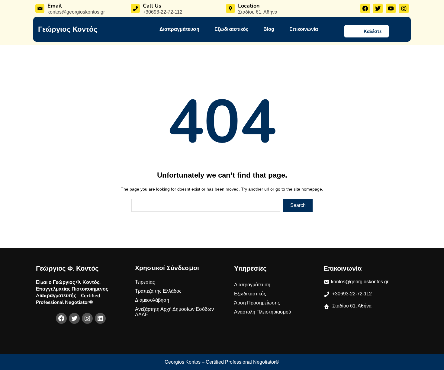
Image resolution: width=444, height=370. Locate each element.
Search (298, 205)
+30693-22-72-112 (162, 11)
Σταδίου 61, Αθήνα (257, 11)
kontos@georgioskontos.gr (76, 11)
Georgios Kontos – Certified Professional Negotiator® (222, 362)
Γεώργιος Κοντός (67, 29)
